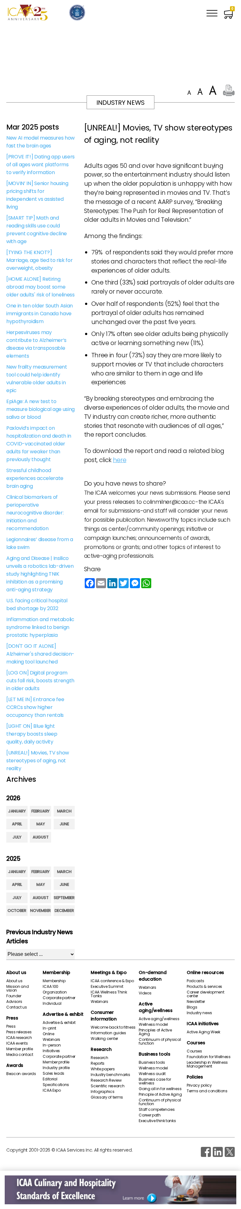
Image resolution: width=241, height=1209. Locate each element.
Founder (13, 996)
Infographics (102, 1092)
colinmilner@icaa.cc (169, 502)
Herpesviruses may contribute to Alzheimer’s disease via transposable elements (36, 344)
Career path (149, 1115)
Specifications (56, 1085)
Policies (195, 1077)
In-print (49, 1028)
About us (16, 972)
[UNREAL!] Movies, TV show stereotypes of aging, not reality (37, 760)
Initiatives (51, 1051)
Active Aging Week (203, 1032)
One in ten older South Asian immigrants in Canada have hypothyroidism (39, 313)
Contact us (16, 1007)
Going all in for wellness (160, 1089)
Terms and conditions (207, 1091)
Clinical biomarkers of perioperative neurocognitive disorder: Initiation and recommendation (34, 512)
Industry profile (56, 1068)
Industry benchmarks (110, 1075)
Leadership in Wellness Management (207, 1064)
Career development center (205, 994)
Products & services (204, 986)
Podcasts (195, 981)
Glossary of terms (107, 1097)
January (17, 811)
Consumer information (103, 1015)
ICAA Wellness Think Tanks (109, 994)
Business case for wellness (155, 1081)
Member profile (19, 1049)
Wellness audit (152, 1074)
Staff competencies (156, 1109)
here (119, 460)
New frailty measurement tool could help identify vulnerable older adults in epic (36, 378)
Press (12, 1018)
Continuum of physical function (160, 1041)
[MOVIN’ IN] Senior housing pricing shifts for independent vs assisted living (37, 195)
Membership (56, 972)
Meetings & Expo (108, 972)
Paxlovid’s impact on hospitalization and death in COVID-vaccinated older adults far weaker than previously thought (38, 443)
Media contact (19, 1055)
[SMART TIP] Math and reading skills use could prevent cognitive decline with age (36, 229)
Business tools (154, 1054)
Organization (55, 992)
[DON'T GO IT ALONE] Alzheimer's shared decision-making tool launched (40, 653)
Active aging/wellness (156, 1007)
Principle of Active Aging (160, 1094)
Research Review (106, 1080)
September (64, 897)
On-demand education (152, 975)
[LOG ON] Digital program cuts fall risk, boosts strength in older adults (40, 680)
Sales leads (53, 1073)
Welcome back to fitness (113, 1027)
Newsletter (196, 1002)
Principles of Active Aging (155, 1032)
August (40, 837)
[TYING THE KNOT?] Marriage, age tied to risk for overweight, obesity (39, 260)
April (17, 824)
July (17, 837)
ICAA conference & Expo (112, 981)
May (40, 824)
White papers (103, 1069)
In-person (52, 1045)
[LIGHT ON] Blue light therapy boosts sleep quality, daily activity (31, 733)
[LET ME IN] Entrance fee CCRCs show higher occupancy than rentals (35, 707)
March (64, 811)
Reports (97, 1063)
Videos (145, 993)
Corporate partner (59, 998)
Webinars (51, 1039)
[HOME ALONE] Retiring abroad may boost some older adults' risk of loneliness (40, 286)
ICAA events (17, 1043)
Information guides (108, 1033)
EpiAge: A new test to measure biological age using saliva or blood (40, 409)
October (17, 910)
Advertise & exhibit (63, 1014)
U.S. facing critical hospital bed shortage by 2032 (36, 604)
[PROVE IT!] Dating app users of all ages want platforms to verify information (40, 164)
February (40, 811)
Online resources (205, 972)
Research (101, 1049)
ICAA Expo (52, 1090)
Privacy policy (199, 1085)
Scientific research (107, 1086)
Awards (14, 1065)
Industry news (199, 1013)
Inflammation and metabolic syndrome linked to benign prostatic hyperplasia (40, 627)
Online (48, 1034)
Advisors (14, 1002)
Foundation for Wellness (209, 1057)
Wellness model (153, 1024)
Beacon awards (21, 1074)
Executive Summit (107, 986)
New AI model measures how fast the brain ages (40, 141)
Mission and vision (17, 988)
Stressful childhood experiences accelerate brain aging (34, 478)
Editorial (50, 1079)
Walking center (104, 1039)
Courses (196, 1043)
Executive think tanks (157, 1121)
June (64, 824)
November (40, 910)
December (64, 910)
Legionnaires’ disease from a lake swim (39, 543)
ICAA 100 (50, 986)
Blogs (192, 1007)
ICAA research (19, 1038)
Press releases (19, 1032)
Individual (52, 1003)
